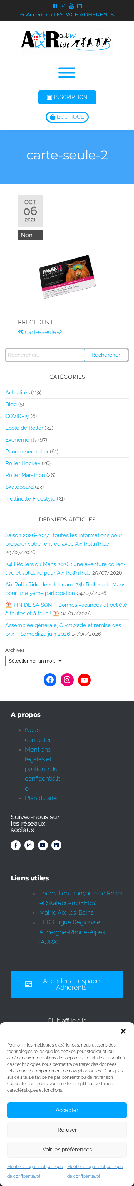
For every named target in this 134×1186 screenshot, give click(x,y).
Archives (14, 650)
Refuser (67, 1130)
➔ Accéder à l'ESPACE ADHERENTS (67, 14)
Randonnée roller (27, 451)
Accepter (67, 1110)
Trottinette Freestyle (30, 499)
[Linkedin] (56, 845)
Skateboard (19, 487)
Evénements (21, 440)
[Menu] (66, 73)
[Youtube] (43, 845)
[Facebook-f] (16, 845)
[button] (123, 1031)
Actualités (17, 392)
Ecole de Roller (24, 428)
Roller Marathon (25, 475)
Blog (11, 404)
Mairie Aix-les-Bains (66, 912)
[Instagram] (67, 679)
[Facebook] (50, 679)
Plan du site (41, 798)
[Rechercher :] (67, 355)
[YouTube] (84, 680)
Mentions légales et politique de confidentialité (42, 769)
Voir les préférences (67, 1149)
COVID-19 (17, 416)
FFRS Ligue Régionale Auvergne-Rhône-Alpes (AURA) (72, 932)
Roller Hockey (22, 463)
